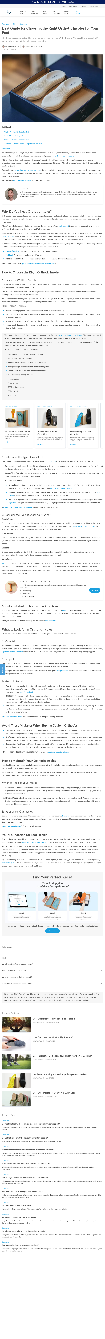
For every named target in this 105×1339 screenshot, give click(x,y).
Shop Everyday (34, 12)
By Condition (56, 12)
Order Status (72, 6)
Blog (14, 24)
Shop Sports (45, 12)
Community (5, 1120)
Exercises (83, 6)
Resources (5, 24)
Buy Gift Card (67, 12)
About (64, 6)
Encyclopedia (93, 6)
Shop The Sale (23, 12)
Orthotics (23, 24)
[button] (2, 669)
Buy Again (77, 12)
